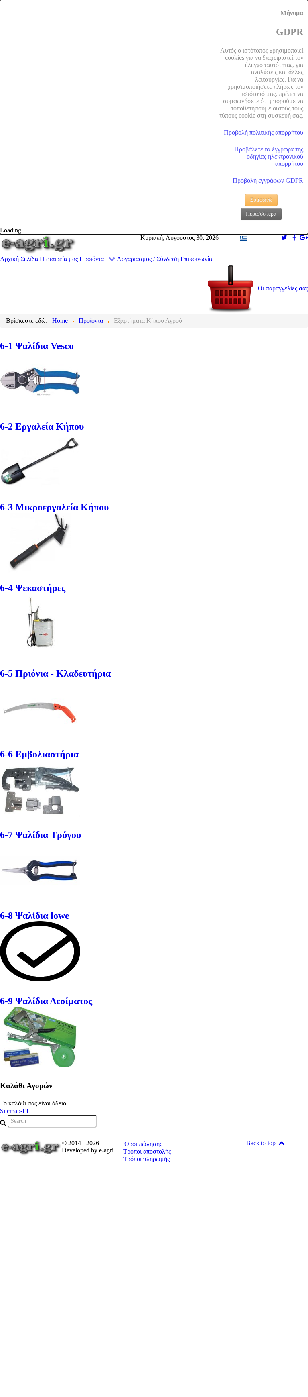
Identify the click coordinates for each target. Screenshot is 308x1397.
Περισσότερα (261, 214)
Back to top (261, 1143)
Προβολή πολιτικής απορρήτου (263, 132)
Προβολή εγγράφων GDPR (268, 180)
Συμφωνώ (261, 200)
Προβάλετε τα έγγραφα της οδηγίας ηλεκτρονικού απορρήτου (268, 156)
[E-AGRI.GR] (38, 244)
